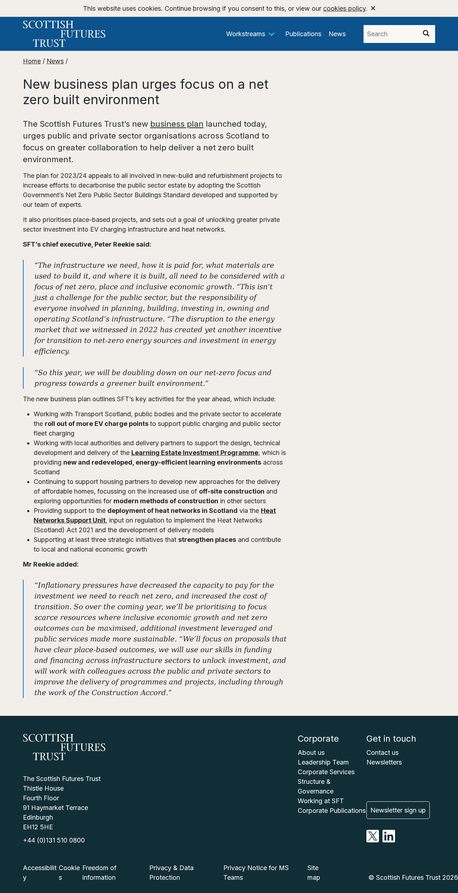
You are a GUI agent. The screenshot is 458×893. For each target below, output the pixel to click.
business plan (177, 123)
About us (311, 752)
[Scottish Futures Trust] (74, 34)
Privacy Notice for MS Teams (256, 872)
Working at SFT (321, 801)
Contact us (382, 752)
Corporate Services (326, 772)
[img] (426, 33)
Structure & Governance (315, 786)
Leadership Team (323, 762)
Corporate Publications (332, 810)
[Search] (426, 34)
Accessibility (40, 872)
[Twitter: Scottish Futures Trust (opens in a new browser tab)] (372, 840)
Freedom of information (99, 872)
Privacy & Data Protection (171, 872)
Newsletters (384, 762)
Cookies (69, 872)
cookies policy (344, 8)
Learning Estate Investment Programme (194, 452)
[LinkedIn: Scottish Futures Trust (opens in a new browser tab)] (389, 840)
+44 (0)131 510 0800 (54, 840)
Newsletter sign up (398, 810)
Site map (313, 872)
